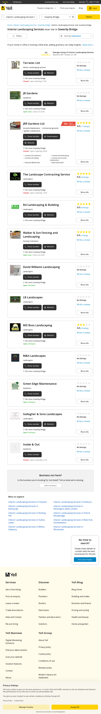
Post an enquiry (13, 596)
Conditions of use (47, 661)
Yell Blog (77, 582)
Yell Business (17, 2)
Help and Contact (13, 617)
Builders (42, 589)
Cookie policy (45, 654)
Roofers (42, 603)
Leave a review (12, 603)
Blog (81, 8)
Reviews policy (45, 667)
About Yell (43, 640)
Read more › (88, 44)
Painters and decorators (50, 617)
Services (11, 582)
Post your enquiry (67, 8)
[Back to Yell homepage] (7, 8)
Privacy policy (45, 647)
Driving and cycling (80, 610)
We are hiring (12, 624)
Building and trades (81, 596)
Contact (9, 670)
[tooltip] (73, 17)
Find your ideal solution (16, 650)
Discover (44, 582)
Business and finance (81, 603)
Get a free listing (68, 2)
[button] (34, 17)
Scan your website (14, 657)
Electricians (44, 610)
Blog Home (77, 589)
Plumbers (43, 596)
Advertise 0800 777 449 (89, 2)
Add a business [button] (50, 485)
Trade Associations (14, 610)
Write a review (83, 70)
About (8, 677)
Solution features (14, 663)
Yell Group (45, 633)
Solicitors (43, 624)
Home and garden (80, 624)
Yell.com (5, 2)
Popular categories (45, 8)
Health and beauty (80, 617)
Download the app (51, 2)
